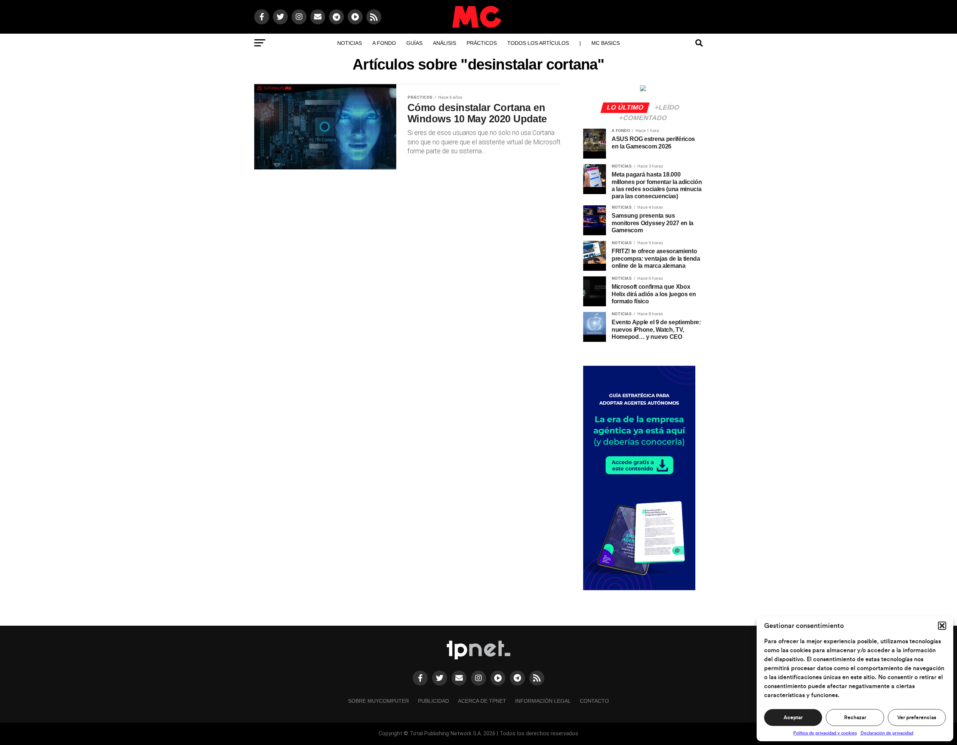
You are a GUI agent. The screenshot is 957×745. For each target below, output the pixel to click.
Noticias (349, 43)
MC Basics (605, 43)
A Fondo (384, 43)
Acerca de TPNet (482, 701)
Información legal (543, 701)
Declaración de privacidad (887, 733)
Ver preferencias (916, 717)
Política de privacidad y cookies (825, 733)
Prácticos (482, 43)
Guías (414, 43)
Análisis (444, 43)
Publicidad (433, 701)
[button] (942, 625)
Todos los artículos (538, 43)
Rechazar (855, 717)
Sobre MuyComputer (378, 701)
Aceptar (793, 717)
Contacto (594, 701)
